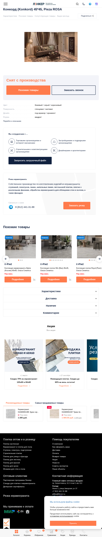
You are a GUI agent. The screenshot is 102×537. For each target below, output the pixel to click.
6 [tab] (58, 260)
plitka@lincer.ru (58, 494)
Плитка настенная (11, 444)
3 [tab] (22, 260)
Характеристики (10, 16)
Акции (55, 459)
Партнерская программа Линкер (17, 480)
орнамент (51, 113)
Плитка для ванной (11, 463)
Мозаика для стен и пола (14, 469)
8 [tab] (62, 260)
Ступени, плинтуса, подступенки (17, 450)
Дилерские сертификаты (14, 486)
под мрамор (40, 113)
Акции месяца (63, 16)
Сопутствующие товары (45, 16)
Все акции (51, 330)
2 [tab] (20, 260)
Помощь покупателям (65, 439)
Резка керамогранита (16, 495)
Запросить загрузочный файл (30, 160)
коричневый (56, 105)
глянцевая (39, 109)
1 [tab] (18, 260)
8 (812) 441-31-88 (24, 207)
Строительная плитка (12, 453)
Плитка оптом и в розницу (19, 439)
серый (47, 105)
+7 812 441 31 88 (59, 491)
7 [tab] (60, 260)
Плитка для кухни (10, 466)
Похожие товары (26, 16)
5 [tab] (57, 260)
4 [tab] (55, 260)
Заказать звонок (73, 90)
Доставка (56, 450)
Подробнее (18, 279)
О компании (57, 444)
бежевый (38, 105)
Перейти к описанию (12, 121)
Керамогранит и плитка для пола (17, 447)
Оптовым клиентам (15, 475)
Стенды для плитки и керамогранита (19, 483)
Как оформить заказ (61, 447)
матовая (49, 109)
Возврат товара (59, 456)
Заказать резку (77, 205)
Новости (56, 463)
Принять (73, 523)
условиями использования (61, 516)
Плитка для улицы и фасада (15, 456)
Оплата (55, 453)
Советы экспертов (60, 466)
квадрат (38, 117)
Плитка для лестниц (12, 459)
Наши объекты (58, 469)
